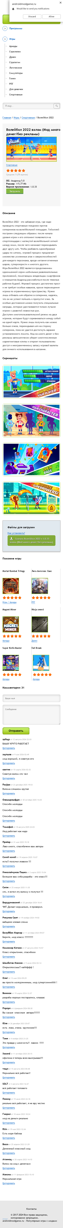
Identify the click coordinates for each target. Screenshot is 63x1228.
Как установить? (16, 533)
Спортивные (11, 165)
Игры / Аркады (9, 602)
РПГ (33, 602)
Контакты (31, 1208)
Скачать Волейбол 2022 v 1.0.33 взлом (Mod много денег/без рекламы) (31, 540)
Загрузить (15, 191)
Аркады (6, 640)
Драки (34, 640)
